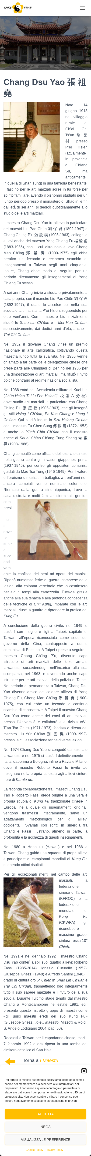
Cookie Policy (34, 1150)
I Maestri (49, 1060)
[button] (84, 1071)
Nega (46, 1127)
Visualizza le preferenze (45, 1140)
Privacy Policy (54, 1150)
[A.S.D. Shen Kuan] (20, 8)
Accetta (46, 1114)
